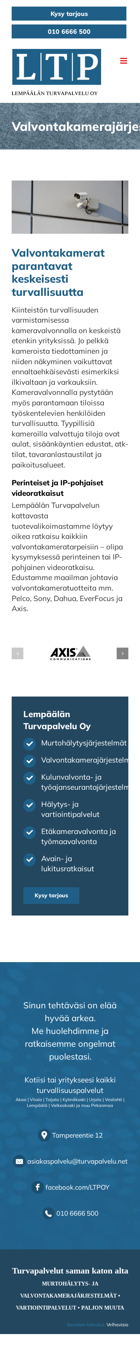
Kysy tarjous (69, 13)
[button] (17, 653)
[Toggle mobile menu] (124, 61)
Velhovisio (117, 1324)
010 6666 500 (69, 31)
